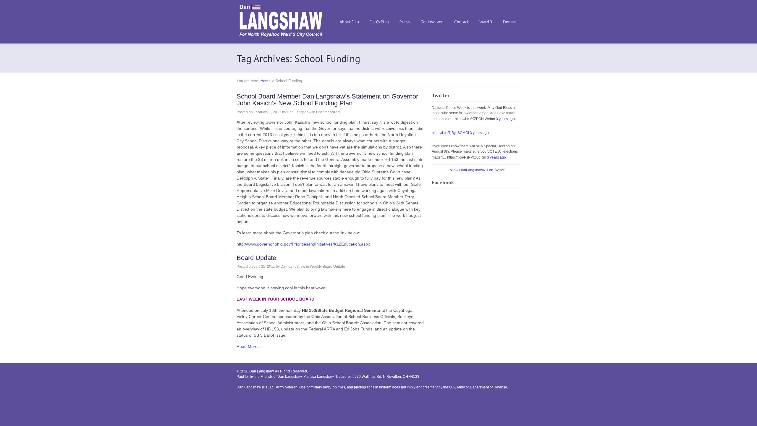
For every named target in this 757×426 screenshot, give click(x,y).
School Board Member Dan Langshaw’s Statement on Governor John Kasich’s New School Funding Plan (327, 100)
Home (266, 81)
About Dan (349, 22)
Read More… (249, 346)
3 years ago (505, 119)
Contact (461, 22)
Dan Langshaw (299, 112)
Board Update (256, 258)
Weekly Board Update (327, 266)
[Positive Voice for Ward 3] (281, 38)
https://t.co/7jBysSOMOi (450, 133)
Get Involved (432, 22)
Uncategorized (328, 112)
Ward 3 (485, 22)
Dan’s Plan (379, 22)
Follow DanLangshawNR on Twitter (476, 170)
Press (404, 22)
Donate (510, 22)
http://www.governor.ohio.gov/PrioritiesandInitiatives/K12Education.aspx (303, 244)
